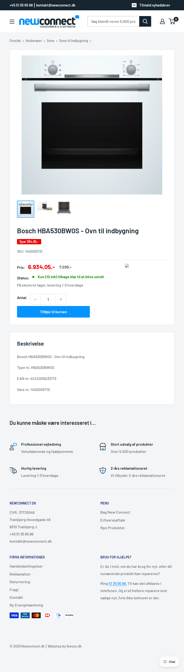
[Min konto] (162, 21)
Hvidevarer (34, 41)
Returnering (20, 581)
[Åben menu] (12, 22)
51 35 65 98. (118, 583)
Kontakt (16, 597)
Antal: (22, 297)
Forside (15, 41)
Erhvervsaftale (112, 520)
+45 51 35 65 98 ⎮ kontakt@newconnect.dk (42, 5)
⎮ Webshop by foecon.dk (63, 646)
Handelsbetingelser (26, 566)
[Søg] (145, 21)
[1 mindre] (35, 299)
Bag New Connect (115, 512)
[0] (172, 21)
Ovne (50, 41)
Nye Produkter (112, 527)
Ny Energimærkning (26, 605)
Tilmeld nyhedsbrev (154, 5)
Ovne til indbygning (73, 41)
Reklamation (20, 574)
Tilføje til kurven (53, 311)
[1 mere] (61, 299)
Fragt (14, 589)
